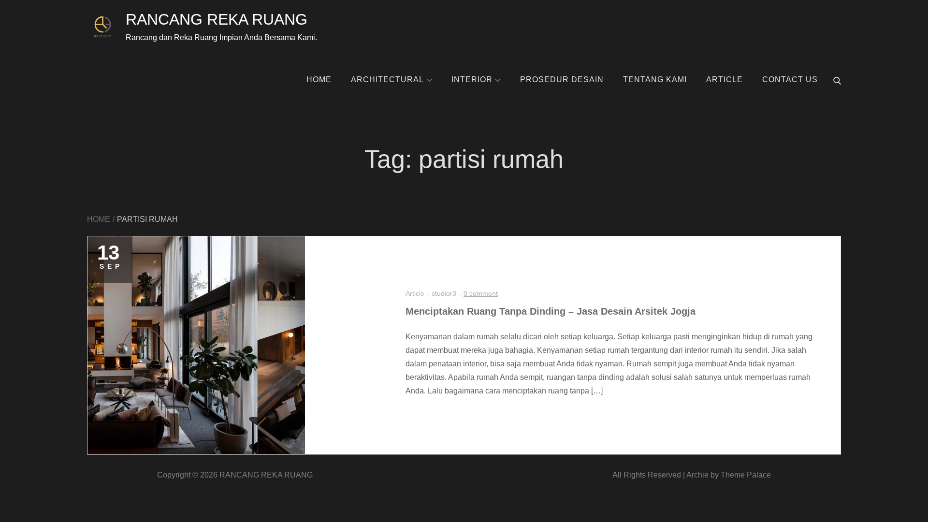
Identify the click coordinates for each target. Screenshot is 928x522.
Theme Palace (746, 475)
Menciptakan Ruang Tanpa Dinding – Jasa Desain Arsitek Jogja (551, 311)
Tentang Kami (655, 79)
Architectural (387, 79)
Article (724, 79)
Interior (472, 79)
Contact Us (790, 79)
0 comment (481, 293)
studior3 (444, 293)
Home (319, 79)
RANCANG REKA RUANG (216, 19)
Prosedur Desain (562, 79)
